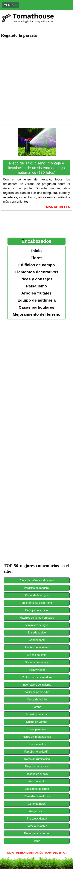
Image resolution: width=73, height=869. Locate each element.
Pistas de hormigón (36, 595)
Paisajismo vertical (36, 610)
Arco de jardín (36, 781)
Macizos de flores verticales (37, 617)
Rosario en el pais (37, 773)
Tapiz (37, 840)
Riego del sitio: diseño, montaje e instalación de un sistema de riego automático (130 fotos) (36, 168)
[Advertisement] (36, 78)
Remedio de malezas (37, 796)
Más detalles (58, 207)
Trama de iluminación (37, 759)
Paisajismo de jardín (36, 751)
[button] (10, 5)
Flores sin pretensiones (36, 736)
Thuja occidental (37, 818)
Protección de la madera (37, 677)
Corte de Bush (36, 803)
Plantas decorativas (37, 647)
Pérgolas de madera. (36, 587)
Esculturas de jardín (37, 788)
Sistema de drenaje (36, 662)
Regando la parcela (36, 766)
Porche (36, 706)
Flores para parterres (37, 833)
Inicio (10, 852)
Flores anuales (37, 744)
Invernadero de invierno (36, 684)
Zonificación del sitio (37, 692)
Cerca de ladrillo (37, 699)
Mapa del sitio (55, 852)
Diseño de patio (36, 654)
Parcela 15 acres (36, 826)
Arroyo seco (36, 811)
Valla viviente (37, 669)
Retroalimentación (29, 852)
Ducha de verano (36, 721)
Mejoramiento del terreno (37, 602)
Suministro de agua (36, 625)
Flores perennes (37, 729)
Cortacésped (37, 639)
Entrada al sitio (37, 632)
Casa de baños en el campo (37, 580)
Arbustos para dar (37, 714)
